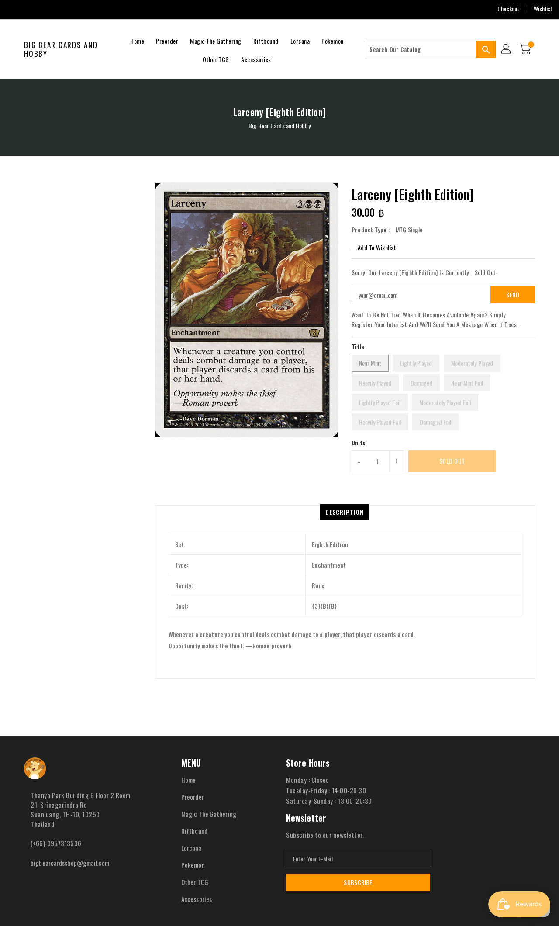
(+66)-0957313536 (56, 843)
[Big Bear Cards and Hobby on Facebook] (14, 8)
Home (188, 780)
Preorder (192, 797)
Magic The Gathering (208, 814)
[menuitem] (137, 40)
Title (358, 346)
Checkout (508, 8)
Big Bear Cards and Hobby (61, 50)
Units (359, 443)
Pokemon (193, 865)
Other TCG (194, 882)
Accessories (196, 899)
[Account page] (506, 49)
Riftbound (194, 831)
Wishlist (543, 8)
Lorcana (191, 848)
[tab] (344, 512)
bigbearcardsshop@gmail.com (70, 862)
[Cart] (526, 49)
